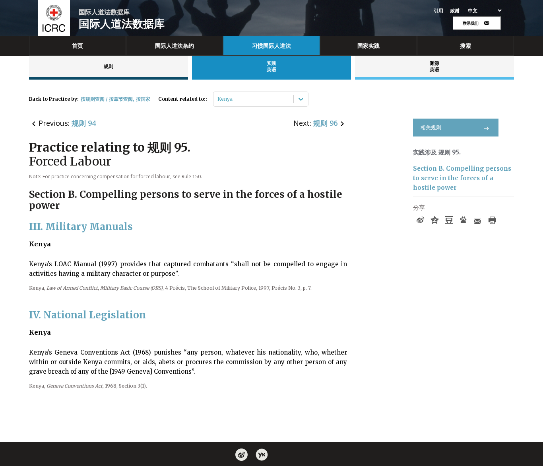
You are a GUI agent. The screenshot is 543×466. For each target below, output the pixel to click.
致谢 (455, 10)
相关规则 (431, 127)
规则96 (325, 123)
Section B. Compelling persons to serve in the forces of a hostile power (462, 178)
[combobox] (218, 99)
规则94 (84, 123)
